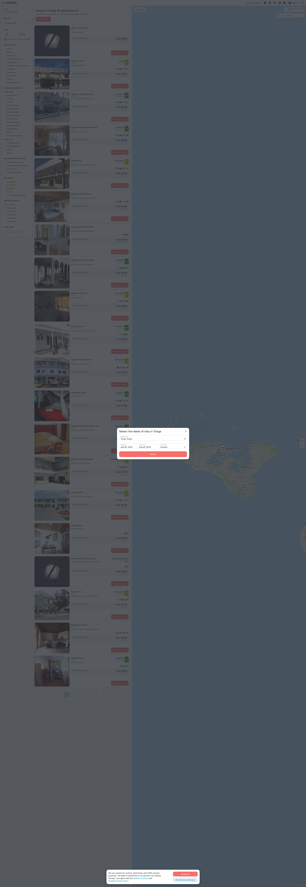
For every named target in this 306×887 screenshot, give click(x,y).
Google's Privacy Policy (118, 881)
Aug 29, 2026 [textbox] (126, 447)
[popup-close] (186, 431)
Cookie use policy (140, 878)
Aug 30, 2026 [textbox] (145, 447)
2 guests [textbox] (163, 447)
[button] (185, 439)
